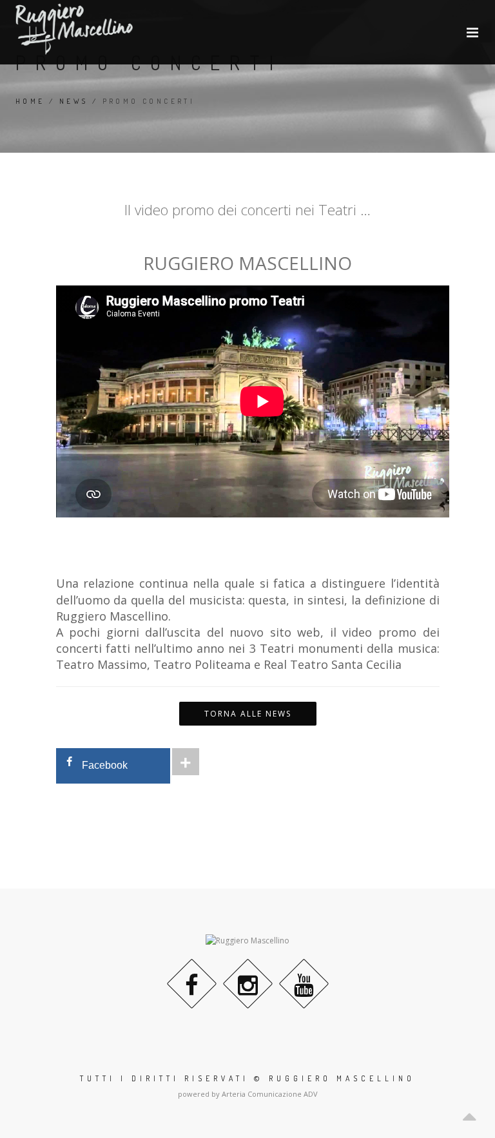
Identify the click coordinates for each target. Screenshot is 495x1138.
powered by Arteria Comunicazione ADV (248, 1094)
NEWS (73, 101)
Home (30, 101)
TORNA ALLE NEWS (247, 713)
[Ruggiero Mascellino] (74, 29)
